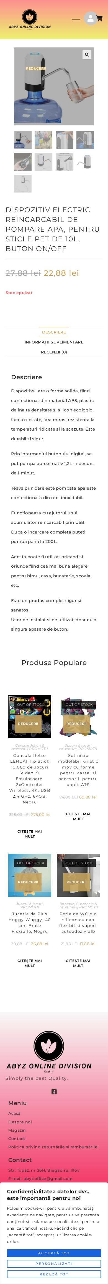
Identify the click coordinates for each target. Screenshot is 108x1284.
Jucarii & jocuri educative (75, 747)
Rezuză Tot (54, 1274)
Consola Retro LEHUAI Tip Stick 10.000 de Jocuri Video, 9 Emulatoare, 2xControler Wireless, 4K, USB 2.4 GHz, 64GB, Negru (30, 779)
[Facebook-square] (54, 1092)
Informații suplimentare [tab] (54, 342)
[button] (87, 54)
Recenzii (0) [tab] (54, 352)
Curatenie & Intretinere (77, 905)
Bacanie (67, 904)
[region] (54, 1233)
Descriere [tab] (54, 332)
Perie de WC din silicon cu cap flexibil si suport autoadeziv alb (78, 922)
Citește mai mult (29, 833)
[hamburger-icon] (76, 19)
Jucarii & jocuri (29, 904)
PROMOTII (38, 749)
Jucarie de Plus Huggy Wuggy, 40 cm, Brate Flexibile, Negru (30, 922)
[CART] (100, 18)
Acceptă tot (54, 1253)
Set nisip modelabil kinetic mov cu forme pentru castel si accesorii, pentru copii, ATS (78, 770)
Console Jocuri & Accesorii (28, 747)
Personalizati (54, 1264)
